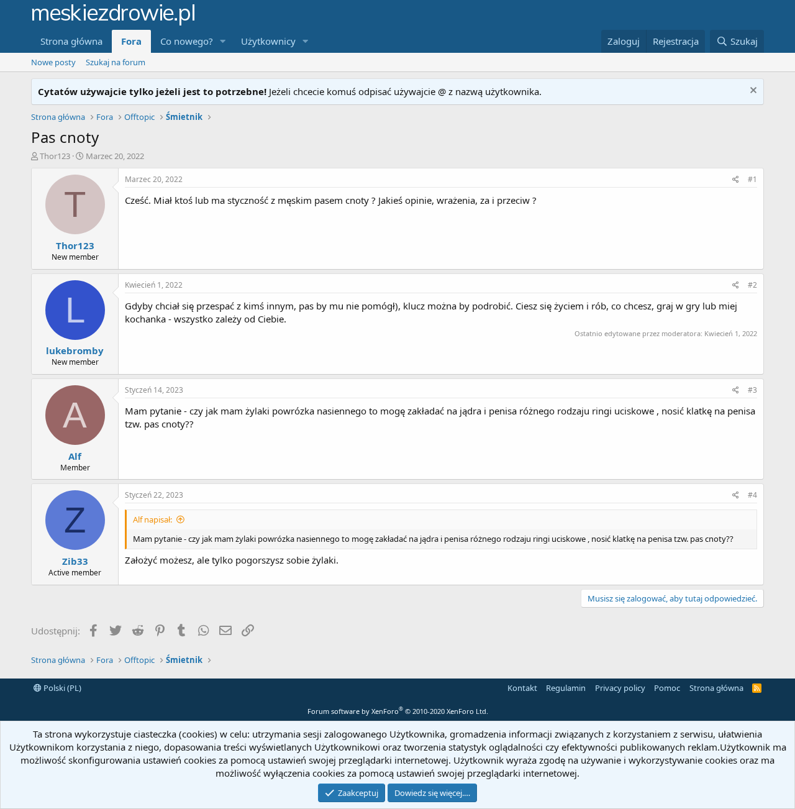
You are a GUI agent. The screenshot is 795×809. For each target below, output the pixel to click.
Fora (131, 41)
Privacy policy (620, 687)
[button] (223, 41)
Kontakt (522, 687)
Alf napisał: (152, 519)
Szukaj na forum (115, 62)
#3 (752, 390)
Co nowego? (186, 41)
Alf (74, 456)
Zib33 (75, 561)
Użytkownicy (268, 41)
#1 (752, 179)
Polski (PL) (61, 687)
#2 (752, 285)
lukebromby (75, 350)
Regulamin (566, 687)
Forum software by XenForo (397, 711)
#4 (752, 495)
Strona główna (71, 41)
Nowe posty (53, 62)
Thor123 (55, 156)
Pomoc (667, 687)
